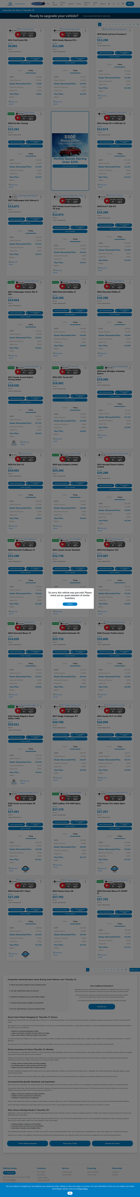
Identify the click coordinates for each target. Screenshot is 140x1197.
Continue (70, 604)
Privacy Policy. (82, 1189)
